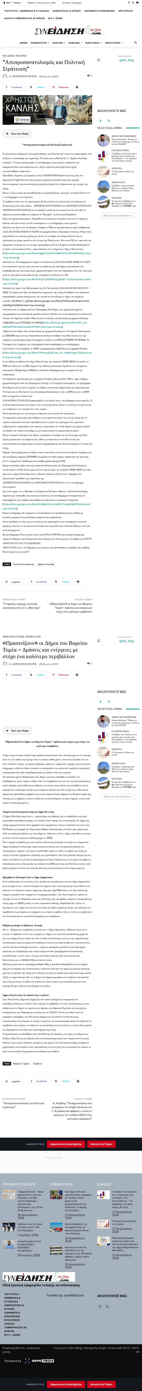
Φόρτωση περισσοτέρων (117, 215)
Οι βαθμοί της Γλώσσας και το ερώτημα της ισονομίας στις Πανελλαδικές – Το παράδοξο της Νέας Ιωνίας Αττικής (124, 157)
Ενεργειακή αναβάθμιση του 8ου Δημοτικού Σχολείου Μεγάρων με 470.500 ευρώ (124, 203)
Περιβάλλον (118, 182)
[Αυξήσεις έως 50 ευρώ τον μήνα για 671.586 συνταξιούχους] (9, 1227)
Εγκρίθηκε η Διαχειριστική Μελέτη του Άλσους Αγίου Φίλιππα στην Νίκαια (123, 188)
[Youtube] (137, 3)
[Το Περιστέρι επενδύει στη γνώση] (103, 171)
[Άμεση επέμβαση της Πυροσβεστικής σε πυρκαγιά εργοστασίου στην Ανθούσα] (56, 1227)
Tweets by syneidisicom (65, 1295)
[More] (77, 87)
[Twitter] (133, 3)
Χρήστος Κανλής (46, 564)
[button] (136, 43)
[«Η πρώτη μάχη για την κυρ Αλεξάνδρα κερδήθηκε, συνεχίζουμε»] (9, 1244)
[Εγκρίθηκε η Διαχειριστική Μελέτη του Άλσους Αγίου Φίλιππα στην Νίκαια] (103, 186)
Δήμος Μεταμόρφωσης (124, 136)
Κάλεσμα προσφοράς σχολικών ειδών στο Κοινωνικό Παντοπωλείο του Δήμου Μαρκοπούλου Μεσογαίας (125, 1244)
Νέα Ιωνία (9, 56)
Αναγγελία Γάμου (101, 1384)
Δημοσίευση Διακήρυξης (66, 1384)
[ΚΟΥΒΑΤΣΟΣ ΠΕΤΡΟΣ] (6, 76)
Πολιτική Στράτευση (23, 564)
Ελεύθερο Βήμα (120, 150)
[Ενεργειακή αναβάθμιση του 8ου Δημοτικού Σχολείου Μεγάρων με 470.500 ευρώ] (103, 202)
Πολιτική (21, 56)
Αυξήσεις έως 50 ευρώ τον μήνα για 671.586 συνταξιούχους (30, 1227)
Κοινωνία (117, 168)
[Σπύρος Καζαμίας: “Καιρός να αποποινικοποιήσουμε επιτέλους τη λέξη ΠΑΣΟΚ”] (103, 140)
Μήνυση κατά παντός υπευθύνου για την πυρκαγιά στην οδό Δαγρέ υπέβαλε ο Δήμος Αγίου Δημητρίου (78, 1253)
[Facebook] (129, 3)
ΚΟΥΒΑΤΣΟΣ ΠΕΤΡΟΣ (25, 76)
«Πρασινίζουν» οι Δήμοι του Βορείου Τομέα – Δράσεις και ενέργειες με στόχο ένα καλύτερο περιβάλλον (71, 607)
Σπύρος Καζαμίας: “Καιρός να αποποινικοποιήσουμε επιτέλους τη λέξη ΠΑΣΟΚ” (125, 141)
